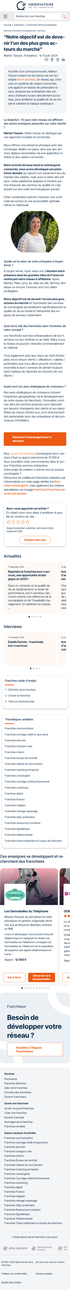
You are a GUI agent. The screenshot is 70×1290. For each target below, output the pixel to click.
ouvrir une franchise (22, 453)
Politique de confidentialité (14, 1273)
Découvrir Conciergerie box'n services (32, 439)
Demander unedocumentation (41, 977)
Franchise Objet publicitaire (19, 1205)
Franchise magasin (15, 805)
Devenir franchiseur (15, 1096)
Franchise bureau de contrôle (21, 757)
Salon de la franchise (15, 1087)
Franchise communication (19, 728)
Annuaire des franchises (17, 1092)
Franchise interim (14, 752)
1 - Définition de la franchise (20, 689)
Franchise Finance (14, 1191)
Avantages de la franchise (18, 1121)
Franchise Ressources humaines (22, 1209)
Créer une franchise (15, 1112)
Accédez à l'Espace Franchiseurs (29, 1049)
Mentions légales (44, 1273)
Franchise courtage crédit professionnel (27, 781)
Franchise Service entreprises (42, 25)
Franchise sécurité (15, 740)
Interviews (19, 25)
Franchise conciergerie (17, 775)
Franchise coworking (16, 787)
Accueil (7, 25)
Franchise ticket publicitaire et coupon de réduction (33, 840)
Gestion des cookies (11, 1282)
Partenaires (10, 1078)
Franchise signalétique (17, 828)
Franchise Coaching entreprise (21, 1169)
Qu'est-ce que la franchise (19, 1108)
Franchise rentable (14, 1126)
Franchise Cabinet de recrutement (23, 1164)
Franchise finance (15, 799)
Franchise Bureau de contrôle (20, 1160)
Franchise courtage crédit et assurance (26, 734)
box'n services (26, 79)
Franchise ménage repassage (21, 811)
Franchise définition (15, 1083)
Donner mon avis (35, 540)
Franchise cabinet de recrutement (24, 763)
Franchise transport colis (18, 746)
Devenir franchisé (14, 1117)
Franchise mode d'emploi (20, 680)
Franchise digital (14, 793)
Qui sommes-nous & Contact (50, 1262)
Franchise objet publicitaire (20, 816)
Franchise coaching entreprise (22, 769)
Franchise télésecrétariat (19, 834)
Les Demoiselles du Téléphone (26, 911)
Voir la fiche (14, 977)
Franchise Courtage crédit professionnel (26, 1178)
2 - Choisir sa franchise (17, 695)
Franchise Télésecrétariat (18, 1218)
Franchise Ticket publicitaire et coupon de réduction (33, 1223)
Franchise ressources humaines (22, 822)
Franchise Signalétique (17, 1214)
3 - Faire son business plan (19, 701)
